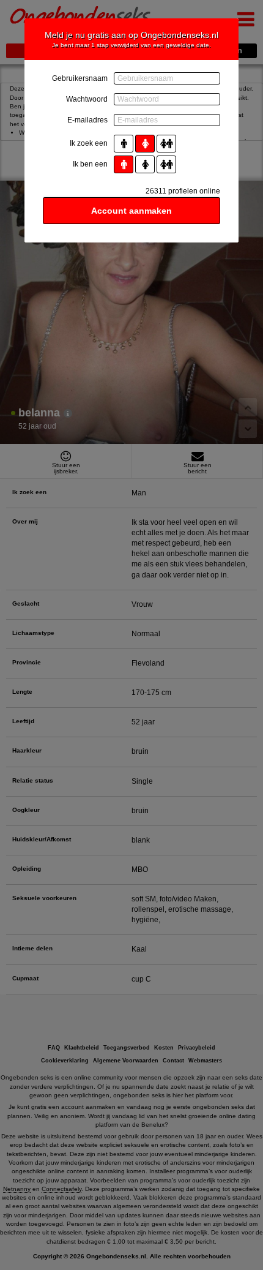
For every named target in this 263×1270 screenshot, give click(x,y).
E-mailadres (87, 120)
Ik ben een (90, 164)
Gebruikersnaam (80, 78)
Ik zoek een (89, 143)
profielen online (183, 191)
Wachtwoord (87, 99)
